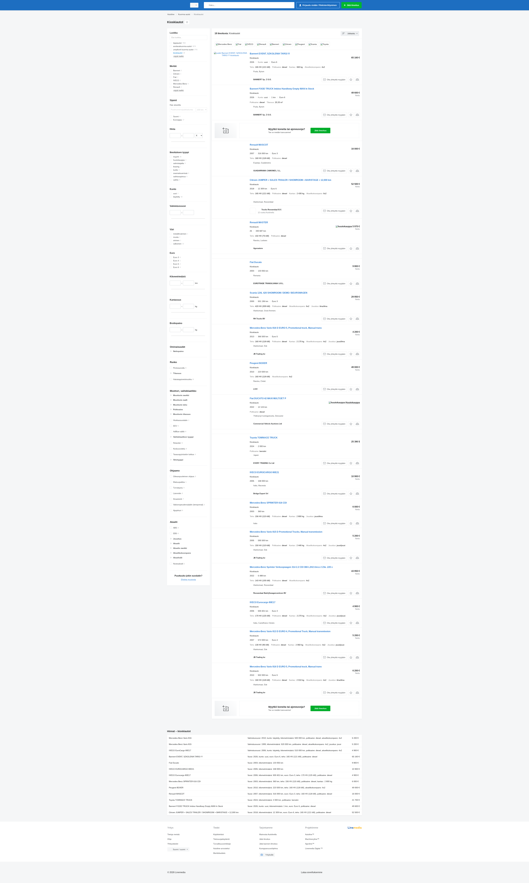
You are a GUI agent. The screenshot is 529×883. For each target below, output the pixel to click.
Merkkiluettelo (219, 853)
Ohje (169, 839)
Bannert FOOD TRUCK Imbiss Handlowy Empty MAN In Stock (282, 89)
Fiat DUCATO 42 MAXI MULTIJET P (268, 398)
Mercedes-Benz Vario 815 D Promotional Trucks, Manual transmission (286, 532)
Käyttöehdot (218, 834)
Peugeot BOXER (258, 363)
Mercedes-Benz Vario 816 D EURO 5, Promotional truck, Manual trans (286, 328)
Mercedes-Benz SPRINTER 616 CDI (268, 503)
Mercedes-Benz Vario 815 (180, 744)
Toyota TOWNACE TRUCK (264, 437)
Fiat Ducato (256, 262)
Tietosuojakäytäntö (221, 839)
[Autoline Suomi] (177, 5)
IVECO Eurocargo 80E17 (262, 602)
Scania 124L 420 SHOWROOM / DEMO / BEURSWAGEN (278, 293)
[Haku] (206, 5)
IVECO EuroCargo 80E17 (180, 750)
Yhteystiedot (172, 844)
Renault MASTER (259, 222)
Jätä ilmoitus (320, 130)
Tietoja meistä (173, 834)
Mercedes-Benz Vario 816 (180, 738)
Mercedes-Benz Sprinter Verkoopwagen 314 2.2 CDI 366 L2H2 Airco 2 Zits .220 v (291, 567)
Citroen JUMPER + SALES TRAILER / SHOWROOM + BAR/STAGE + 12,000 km (290, 180)
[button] (350, 79)
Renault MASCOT (259, 145)
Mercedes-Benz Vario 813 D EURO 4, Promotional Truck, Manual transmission (290, 631)
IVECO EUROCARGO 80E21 (264, 472)
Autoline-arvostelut (221, 848)
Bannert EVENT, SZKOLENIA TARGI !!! (270, 53)
